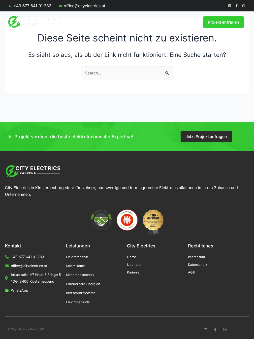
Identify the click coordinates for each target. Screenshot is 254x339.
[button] (171, 22)
